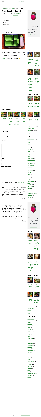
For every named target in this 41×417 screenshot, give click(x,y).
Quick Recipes (31, 181)
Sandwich (30, 184)
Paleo (29, 174)
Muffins (29, 172)
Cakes (29, 147)
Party (29, 175)
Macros (29, 130)
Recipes (6, 8)
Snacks (29, 188)
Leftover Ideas (31, 165)
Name (3, 158)
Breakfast (30, 145)
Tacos (29, 191)
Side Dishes (30, 186)
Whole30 (29, 197)
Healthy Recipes (31, 160)
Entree (29, 156)
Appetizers (30, 144)
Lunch (29, 168)
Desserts (29, 151)
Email (2, 162)
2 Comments (15, 15)
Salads (29, 183)
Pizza (29, 179)
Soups (29, 190)
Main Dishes (30, 170)
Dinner (29, 153)
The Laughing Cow (32, 193)
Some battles (4, 58)
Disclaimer (30, 131)
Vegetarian (30, 195)
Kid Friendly (11, 8)
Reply (23, 198)
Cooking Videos (31, 139)
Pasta (29, 177)
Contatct (29, 133)
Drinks (29, 154)
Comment (3, 142)
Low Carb (30, 167)
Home (2, 8)
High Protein (30, 161)
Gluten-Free (30, 158)
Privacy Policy (31, 128)
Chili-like (29, 149)
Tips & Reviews (31, 198)
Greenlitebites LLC (25, 415)
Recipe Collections (32, 140)
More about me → (33, 34)
